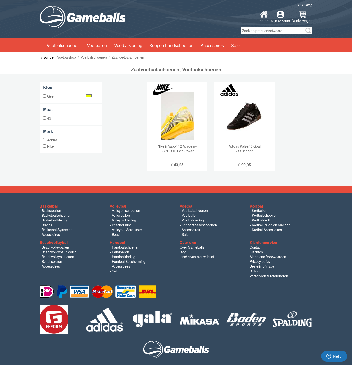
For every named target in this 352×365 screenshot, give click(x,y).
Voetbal (186, 206)
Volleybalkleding (124, 220)
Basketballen (51, 210)
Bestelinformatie (262, 266)
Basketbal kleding (55, 220)
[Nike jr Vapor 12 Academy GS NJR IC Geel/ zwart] (177, 130)
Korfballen (259, 210)
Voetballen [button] (97, 45)
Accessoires (51, 234)
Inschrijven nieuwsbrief (197, 256)
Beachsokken (52, 261)
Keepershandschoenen (199, 224)
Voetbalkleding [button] (128, 45)
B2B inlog (305, 4)
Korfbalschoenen (265, 215)
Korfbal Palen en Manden (271, 224)
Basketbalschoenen (56, 215)
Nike (50, 146)
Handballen (120, 251)
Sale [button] (235, 45)
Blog (183, 251)
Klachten (256, 251)
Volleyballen (121, 215)
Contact (255, 247)
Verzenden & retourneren (269, 275)
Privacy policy (260, 261)
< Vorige (47, 57)
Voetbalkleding (193, 220)
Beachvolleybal (54, 242)
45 (48, 118)
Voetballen (190, 215)
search (308, 30)
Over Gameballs (192, 247)
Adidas (51, 140)
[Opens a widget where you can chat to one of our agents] (334, 357)
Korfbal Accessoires (267, 229)
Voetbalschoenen (195, 210)
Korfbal (256, 206)
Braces (47, 224)
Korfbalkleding (262, 220)
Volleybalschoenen (126, 210)
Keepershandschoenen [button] (171, 45)
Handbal (117, 242)
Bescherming (122, 224)
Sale (185, 234)
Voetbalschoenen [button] (63, 45)
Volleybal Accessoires (128, 229)
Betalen (255, 271)
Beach (116, 234)
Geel (50, 96)
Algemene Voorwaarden (268, 256)
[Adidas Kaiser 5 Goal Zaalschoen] (244, 130)
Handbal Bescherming (128, 261)
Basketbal (49, 206)
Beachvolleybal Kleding (59, 251)
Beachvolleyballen (55, 247)
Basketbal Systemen (57, 229)
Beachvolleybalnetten (58, 256)
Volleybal (118, 206)
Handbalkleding (123, 256)
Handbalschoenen (125, 247)
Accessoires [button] (212, 45)
